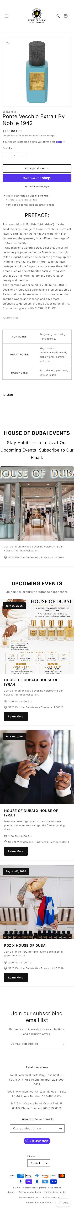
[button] (7, 16)
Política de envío (51, 1197)
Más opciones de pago (37, 186)
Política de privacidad (55, 1192)
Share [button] (10, 394)
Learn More (16, 716)
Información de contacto (38, 1202)
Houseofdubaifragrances (34, 1188)
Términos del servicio (28, 1197)
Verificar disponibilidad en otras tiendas (30, 204)
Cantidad (8, 148)
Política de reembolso (30, 1192)
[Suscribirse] (63, 1044)
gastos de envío (14, 136)
